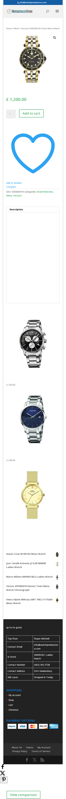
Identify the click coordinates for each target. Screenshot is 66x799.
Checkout (13, 709)
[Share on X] (2, 774)
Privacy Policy (19, 751)
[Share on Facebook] (2, 768)
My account (14, 695)
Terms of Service (40, 751)
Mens (16, 28)
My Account (44, 747)
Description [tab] (16, 209)
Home (9, 28)
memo (29, 747)
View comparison (23, 795)
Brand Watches (45, 191)
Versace (17, 195)
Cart (10, 704)
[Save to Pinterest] (4, 780)
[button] (55, 38)
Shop (11, 700)
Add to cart (31, 113)
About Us (17, 747)
